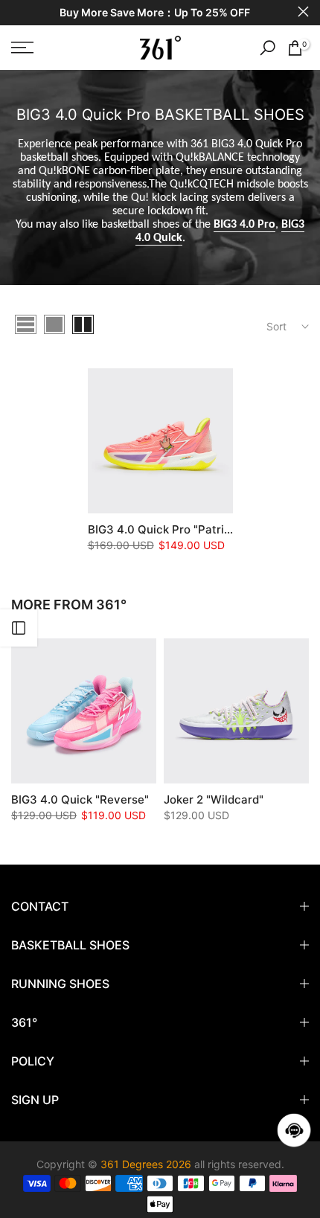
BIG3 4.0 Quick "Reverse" (80, 799)
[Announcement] (154, 13)
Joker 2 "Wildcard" (213, 799)
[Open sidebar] (18, 628)
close (303, 11)
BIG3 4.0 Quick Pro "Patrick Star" (177, 529)
